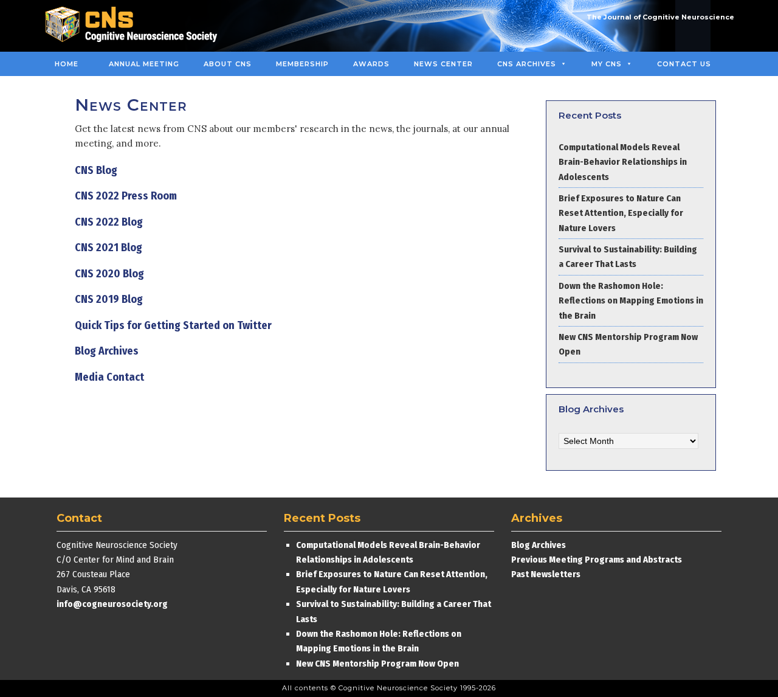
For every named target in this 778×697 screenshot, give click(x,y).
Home (66, 64)
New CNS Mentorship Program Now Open (377, 663)
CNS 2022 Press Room (126, 196)
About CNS (228, 64)
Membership (302, 64)
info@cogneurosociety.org (112, 603)
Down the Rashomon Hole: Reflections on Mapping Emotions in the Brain (631, 300)
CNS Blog (96, 170)
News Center (443, 64)
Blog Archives (107, 351)
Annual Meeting (144, 64)
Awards (371, 64)
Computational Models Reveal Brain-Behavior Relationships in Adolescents (623, 162)
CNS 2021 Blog (108, 247)
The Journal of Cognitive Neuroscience (660, 17)
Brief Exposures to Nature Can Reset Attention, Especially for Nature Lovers (621, 213)
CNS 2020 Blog (109, 273)
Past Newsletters (545, 574)
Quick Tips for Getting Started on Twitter (173, 325)
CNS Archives (526, 64)
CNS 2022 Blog (109, 222)
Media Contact (109, 377)
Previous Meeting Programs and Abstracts (596, 559)
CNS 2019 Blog (109, 299)
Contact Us (684, 64)
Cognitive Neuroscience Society (135, 26)
